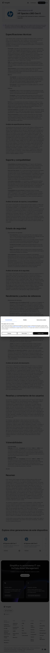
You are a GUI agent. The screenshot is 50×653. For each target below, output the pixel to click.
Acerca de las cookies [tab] (41, 319)
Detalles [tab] (25, 319)
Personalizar (24, 333)
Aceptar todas (41, 333)
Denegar (9, 333)
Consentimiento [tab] (8, 319)
